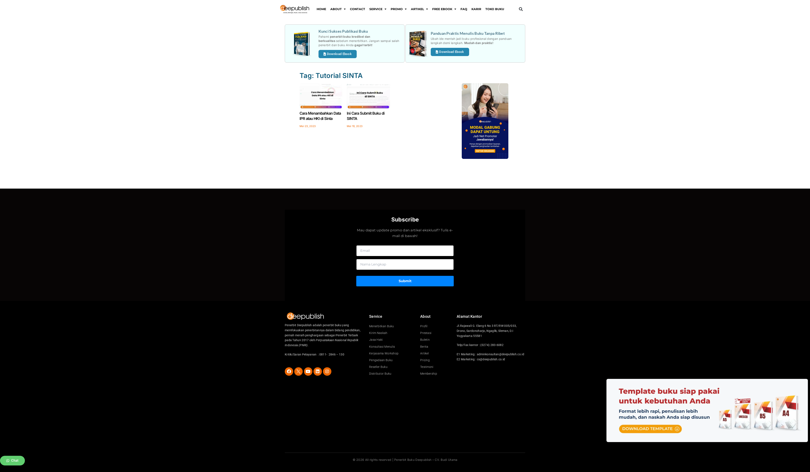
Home (321, 9)
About (336, 9)
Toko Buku (494, 9)
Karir (476, 9)
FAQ (463, 9)
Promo (397, 9)
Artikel (417, 9)
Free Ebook (442, 9)
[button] (520, 9)
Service (375, 9)
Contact (357, 9)
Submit (405, 281)
